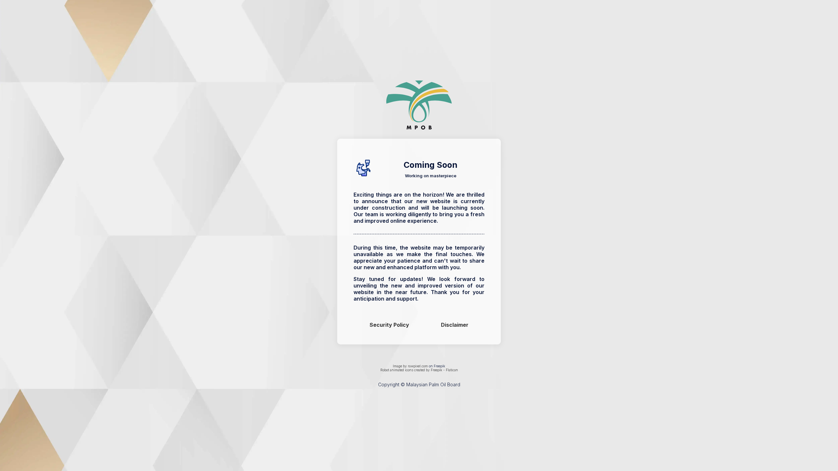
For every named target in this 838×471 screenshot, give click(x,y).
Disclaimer (454, 325)
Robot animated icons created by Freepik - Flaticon (419, 370)
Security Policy (389, 325)
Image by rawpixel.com (410, 366)
